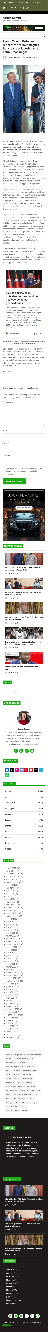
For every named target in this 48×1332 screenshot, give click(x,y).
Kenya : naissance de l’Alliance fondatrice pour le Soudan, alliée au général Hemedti (23, 643)
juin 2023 (10, 924)
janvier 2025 (11, 871)
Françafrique (10, 1086)
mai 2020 (10, 1026)
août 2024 (10, 885)
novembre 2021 (12, 975)
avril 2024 (10, 896)
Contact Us (37, 2)
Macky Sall (24, 1091)
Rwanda (17, 1099)
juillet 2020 (10, 1020)
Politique (8, 831)
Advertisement (24, 2)
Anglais (8, 797)
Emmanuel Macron (25, 1078)
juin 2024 (10, 891)
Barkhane (21, 1062)
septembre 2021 (13, 981)
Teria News (12, 18)
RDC (36, 1094)
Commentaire (9, 402)
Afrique (8, 791)
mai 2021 (10, 992)
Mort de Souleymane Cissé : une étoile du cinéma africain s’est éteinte (24, 618)
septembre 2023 (13, 916)
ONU (15, 1094)
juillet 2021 (10, 987)
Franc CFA (20, 1082)
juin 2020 (10, 1023)
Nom (5, 430)
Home (4, 2)
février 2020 (11, 1034)
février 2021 (11, 1001)
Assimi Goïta (10, 1062)
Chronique (9, 808)
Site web (6, 456)
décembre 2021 (12, 972)
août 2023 (10, 919)
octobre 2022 (11, 947)
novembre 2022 (12, 944)
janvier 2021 (11, 1003)
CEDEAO (16, 1070)
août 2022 (10, 950)
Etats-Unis (10, 1082)
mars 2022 (10, 964)
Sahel (24, 1099)
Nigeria (8, 1095)
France (29, 1082)
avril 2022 (10, 961)
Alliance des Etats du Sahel (23, 1059)
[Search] (38, 692)
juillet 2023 (10, 922)
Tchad (17, 1103)
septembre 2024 (13, 882)
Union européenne (12, 1110)
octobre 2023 (11, 913)
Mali (32, 1090)
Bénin (8, 1070)
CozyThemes (6, 1325)
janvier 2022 (11, 970)
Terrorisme (25, 1103)
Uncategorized (11, 843)
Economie (9, 814)
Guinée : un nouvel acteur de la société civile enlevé (22, 667)
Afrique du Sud (19, 1055)
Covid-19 (16, 1074)
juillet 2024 (10, 888)
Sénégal (9, 1103)
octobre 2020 (11, 1012)
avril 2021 (10, 995)
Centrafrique (26, 1070)
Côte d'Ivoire (26, 1074)
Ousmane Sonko (25, 1095)
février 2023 (11, 936)
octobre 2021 (11, 978)
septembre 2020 (13, 1015)
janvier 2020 (11, 1037)
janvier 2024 (11, 905)
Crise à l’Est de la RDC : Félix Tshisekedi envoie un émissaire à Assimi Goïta (23, 569)
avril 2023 (10, 930)
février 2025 (11, 868)
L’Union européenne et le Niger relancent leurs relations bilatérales (23, 593)
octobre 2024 (11, 879)
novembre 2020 (12, 1009)
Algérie (8, 1059)
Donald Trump (11, 1078)
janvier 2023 (11, 939)
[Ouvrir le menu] (4, 35)
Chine (35, 1070)
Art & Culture (10, 803)
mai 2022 (10, 958)
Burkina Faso (30, 1066)
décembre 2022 (12, 941)
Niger (38, 1090)
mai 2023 (10, 927)
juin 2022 (10, 955)
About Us (12, 2)
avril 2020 (10, 1029)
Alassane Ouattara (34, 1055)
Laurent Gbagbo (12, 1090)
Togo (34, 1103)
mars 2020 (10, 1032)
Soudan (31, 1099)
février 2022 (11, 967)
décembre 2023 (12, 908)
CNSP (8, 1074)
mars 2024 (10, 899)
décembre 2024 (12, 874)
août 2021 (10, 984)
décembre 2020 (12, 1006)
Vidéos (8, 849)
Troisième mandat (12, 1107)
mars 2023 (10, 933)
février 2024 (11, 902)
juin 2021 (10, 989)
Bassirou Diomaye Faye (14, 1066)
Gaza (20, 1086)
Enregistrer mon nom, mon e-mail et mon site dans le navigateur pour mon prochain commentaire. (24, 471)
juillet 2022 (10, 953)
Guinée (26, 1087)
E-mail (6, 443)
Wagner (24, 1110)
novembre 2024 (12, 877)
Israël (33, 1086)
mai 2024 (10, 893)
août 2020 (10, 1018)
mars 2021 (10, 998)
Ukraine (24, 1107)
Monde (8, 826)
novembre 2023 (12, 910)
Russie (8, 1099)
